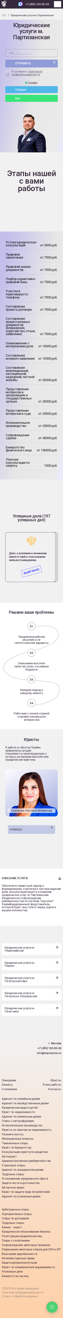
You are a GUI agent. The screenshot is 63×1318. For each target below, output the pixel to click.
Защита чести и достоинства (20, 1183)
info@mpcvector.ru (49, 1053)
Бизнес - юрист (12, 1227)
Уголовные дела (12, 1271)
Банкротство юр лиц (15, 1276)
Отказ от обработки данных (20, 1296)
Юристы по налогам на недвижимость (27, 1129)
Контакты (54, 1089)
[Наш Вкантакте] (15, 1069)
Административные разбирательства (26, 1160)
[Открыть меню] (57, 4)
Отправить (23, 63)
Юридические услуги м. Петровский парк (20, 979)
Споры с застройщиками (18, 1121)
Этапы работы (51, 1084)
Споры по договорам (15, 1218)
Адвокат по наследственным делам (25, 1103)
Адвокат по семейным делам (21, 1098)
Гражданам (9, 1080)
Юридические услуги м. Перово (20, 964)
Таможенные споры (15, 1143)
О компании (9, 1089)
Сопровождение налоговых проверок (26, 1245)
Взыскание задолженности (19, 1254)
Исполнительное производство (22, 1125)
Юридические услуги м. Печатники (20, 1010)
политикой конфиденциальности (27, 73)
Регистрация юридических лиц (22, 1236)
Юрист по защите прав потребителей (26, 1192)
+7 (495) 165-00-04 (37, 4)
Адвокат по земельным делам (21, 1116)
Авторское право (13, 1187)
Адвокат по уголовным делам (21, 1196)
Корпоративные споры (17, 1214)
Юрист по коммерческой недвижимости (28, 1267)
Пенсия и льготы (12, 1134)
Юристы (55, 1080)
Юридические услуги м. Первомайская (20, 949)
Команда (16, 829)
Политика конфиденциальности (22, 1292)
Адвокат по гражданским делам (22, 1169)
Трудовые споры (13, 1174)
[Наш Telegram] (14, 4)
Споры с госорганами (15, 1240)
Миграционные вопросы (18, 1138)
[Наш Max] (20, 4)
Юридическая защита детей (20, 1107)
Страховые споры (13, 1165)
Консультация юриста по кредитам (24, 1152)
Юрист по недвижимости (18, 1112)
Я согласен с (27, 73)
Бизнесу (7, 1084)
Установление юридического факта (25, 1178)
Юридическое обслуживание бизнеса (26, 1231)
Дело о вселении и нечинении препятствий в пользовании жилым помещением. (28, 557)
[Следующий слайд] (31, 527)
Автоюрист (9, 1156)
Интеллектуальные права (18, 1258)
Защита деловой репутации (19, 1262)
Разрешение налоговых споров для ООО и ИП (31, 1249)
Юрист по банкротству (16, 1147)
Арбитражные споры (15, 1209)
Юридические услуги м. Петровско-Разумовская (21, 994)
